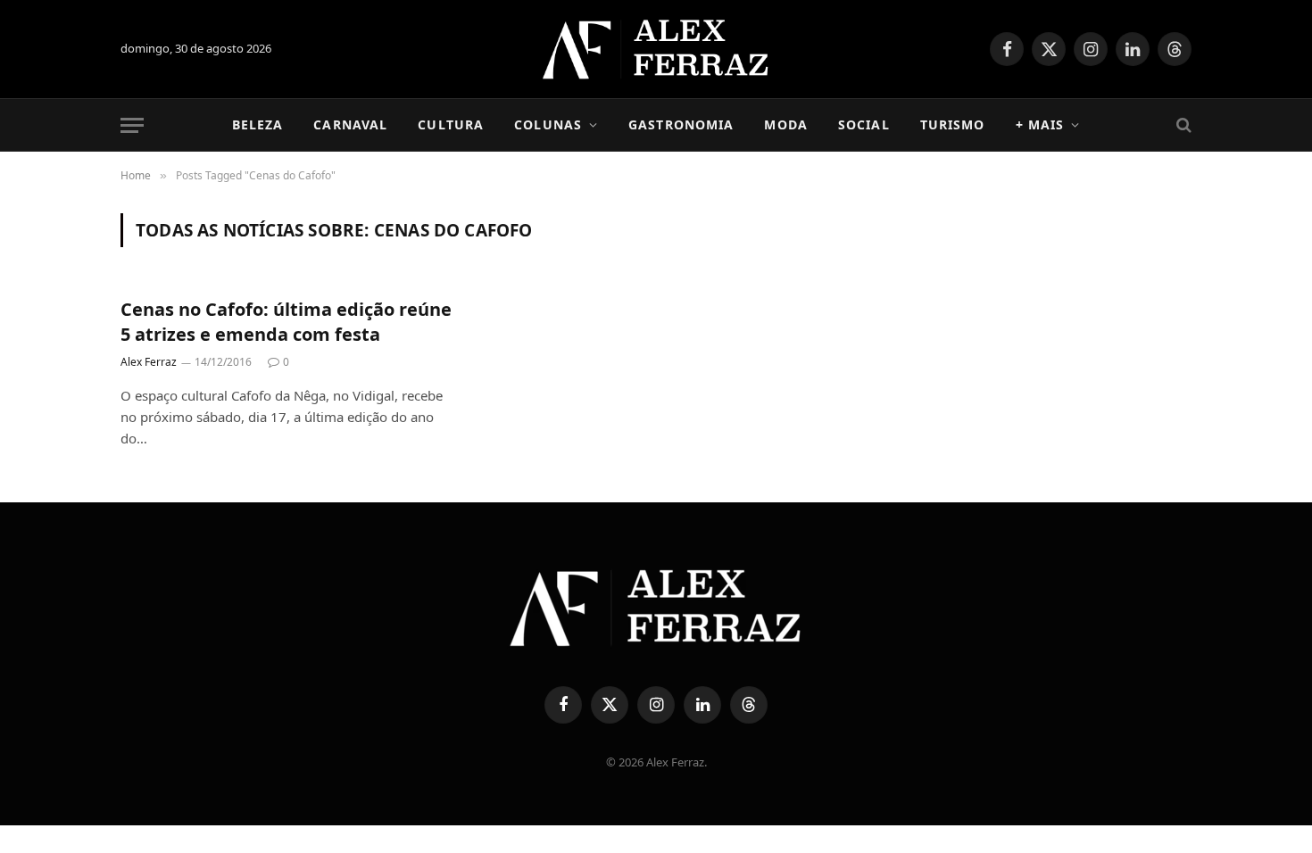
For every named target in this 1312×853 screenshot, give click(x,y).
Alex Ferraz (148, 361)
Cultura (451, 124)
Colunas (548, 124)
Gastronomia (681, 124)
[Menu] (132, 125)
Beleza (258, 124)
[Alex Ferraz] (656, 49)
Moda (785, 124)
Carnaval (350, 124)
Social (864, 124)
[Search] (1182, 125)
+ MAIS (1040, 124)
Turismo (952, 124)
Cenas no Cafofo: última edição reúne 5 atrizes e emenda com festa (286, 321)
